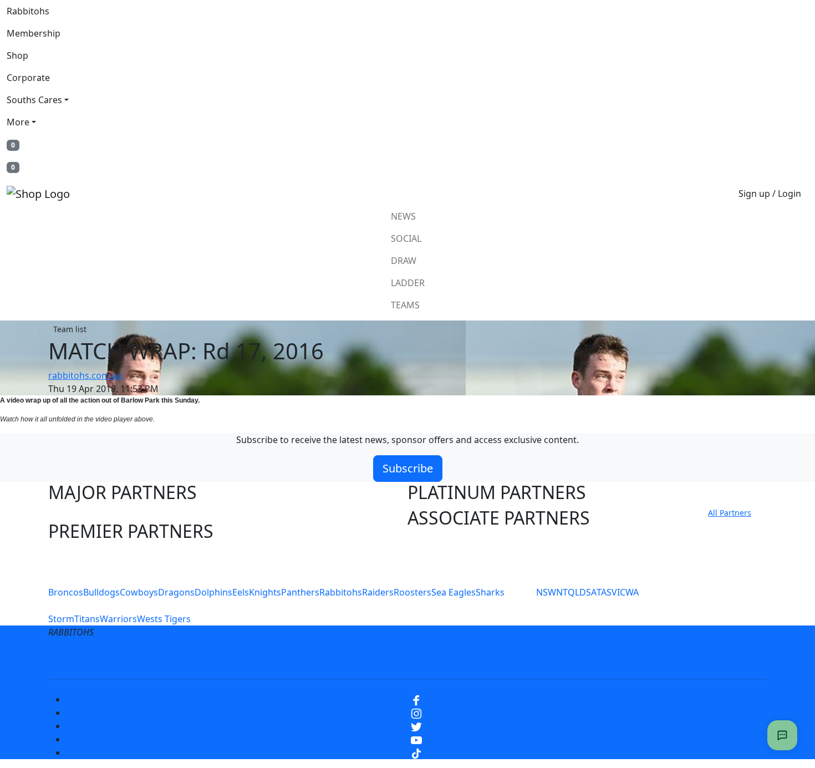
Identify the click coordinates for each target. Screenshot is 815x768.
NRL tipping (578, 659)
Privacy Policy (264, 659)
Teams (405, 305)
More (18, 122)
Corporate (28, 78)
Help (370, 659)
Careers (326, 659)
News (403, 216)
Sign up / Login (769, 193)
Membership (33, 33)
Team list (69, 329)
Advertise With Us (499, 659)
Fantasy (636, 659)
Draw (403, 261)
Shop (17, 55)
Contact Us (421, 659)
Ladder (408, 283)
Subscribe (408, 468)
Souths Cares (34, 100)
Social (406, 238)
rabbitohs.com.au (85, 375)
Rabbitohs (28, 11)
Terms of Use (190, 659)
